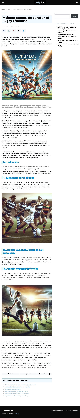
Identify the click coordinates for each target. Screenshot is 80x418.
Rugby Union (5, 12)
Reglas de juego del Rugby (13, 389)
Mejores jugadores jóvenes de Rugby (16, 391)
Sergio (17, 413)
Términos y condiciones (71, 410)
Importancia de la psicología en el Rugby (17, 396)
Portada (3, 9)
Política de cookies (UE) (58, 410)
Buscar (56, 13)
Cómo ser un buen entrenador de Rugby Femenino (20, 385)
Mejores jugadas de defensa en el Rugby (17, 387)
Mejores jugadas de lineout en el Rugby (17, 393)
